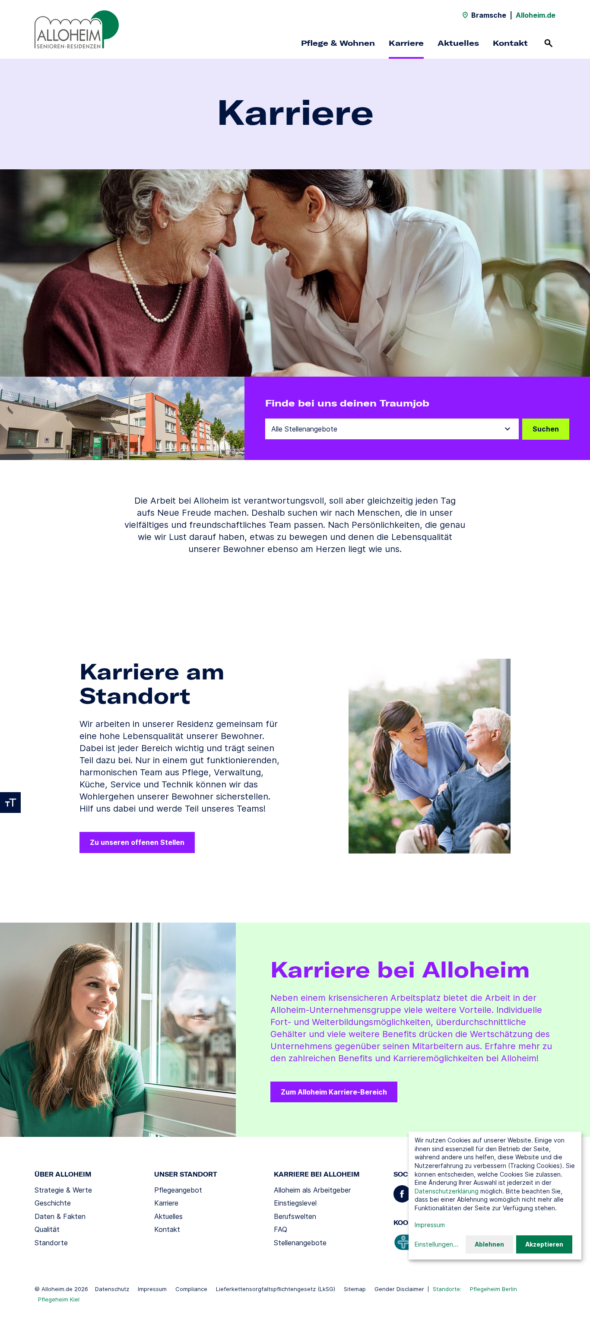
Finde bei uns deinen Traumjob (347, 403)
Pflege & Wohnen (338, 43)
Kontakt (510, 43)
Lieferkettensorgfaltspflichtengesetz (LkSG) (275, 1288)
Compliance (191, 1288)
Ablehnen (489, 1244)
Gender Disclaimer (399, 1288)
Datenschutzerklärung (447, 1191)
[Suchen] (548, 43)
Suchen (546, 429)
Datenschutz (112, 1288)
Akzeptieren (544, 1244)
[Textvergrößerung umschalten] (10, 802)
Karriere (406, 43)
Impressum (152, 1288)
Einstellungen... (436, 1244)
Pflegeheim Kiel (58, 1299)
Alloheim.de (535, 15)
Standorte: (447, 1288)
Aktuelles (458, 43)
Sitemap (355, 1288)
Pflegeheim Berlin (493, 1288)
